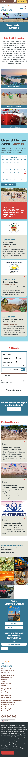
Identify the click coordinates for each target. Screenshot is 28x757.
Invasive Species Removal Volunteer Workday (12, 320)
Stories (3, 681)
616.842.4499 (5, 672)
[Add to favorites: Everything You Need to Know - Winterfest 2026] (24, 518)
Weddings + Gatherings (8, 702)
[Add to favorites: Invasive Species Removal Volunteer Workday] (24, 315)
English (6, 720)
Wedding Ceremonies (7, 704)
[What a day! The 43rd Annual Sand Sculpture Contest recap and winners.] (14, 432)
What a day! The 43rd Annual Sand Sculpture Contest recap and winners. (13, 449)
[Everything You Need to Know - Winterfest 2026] (14, 508)
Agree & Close (8, 753)
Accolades (4, 679)
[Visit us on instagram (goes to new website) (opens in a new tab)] (5, 716)
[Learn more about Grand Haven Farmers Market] (14, 228)
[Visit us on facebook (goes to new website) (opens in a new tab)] (2, 716)
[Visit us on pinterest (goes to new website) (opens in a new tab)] (13, 716)
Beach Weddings (6, 711)
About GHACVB (6, 683)
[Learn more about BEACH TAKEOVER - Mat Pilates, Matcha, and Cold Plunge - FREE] (14, 195)
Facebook (4, 552)
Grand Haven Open (10, 281)
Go (4, 649)
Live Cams (4, 2)
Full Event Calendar (9, 185)
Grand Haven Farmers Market (9, 243)
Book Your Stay (22, 2)
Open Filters (7, 354)
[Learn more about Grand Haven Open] (14, 267)
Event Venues (5, 707)
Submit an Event (14, 409)
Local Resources (6, 695)
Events (5, 444)
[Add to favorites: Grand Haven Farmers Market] (24, 237)
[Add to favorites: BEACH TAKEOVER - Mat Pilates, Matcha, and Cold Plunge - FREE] (24, 205)
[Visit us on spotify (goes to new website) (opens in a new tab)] (8, 716)
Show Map (16, 369)
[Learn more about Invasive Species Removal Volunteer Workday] (14, 305)
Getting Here (5, 691)
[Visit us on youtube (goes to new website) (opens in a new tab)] (10, 716)
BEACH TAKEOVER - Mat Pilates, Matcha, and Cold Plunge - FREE (13, 212)
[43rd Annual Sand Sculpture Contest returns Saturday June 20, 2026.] (14, 470)
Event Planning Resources (8, 709)
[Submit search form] (24, 366)
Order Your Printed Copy (14, 627)
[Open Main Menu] (21, 8)
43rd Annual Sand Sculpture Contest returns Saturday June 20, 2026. (13, 487)
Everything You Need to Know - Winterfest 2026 (12, 524)
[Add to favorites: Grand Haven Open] (24, 277)
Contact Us (4, 685)
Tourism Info (4, 693)
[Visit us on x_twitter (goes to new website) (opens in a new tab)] (15, 716)
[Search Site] (25, 7)
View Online (17, 623)
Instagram (11, 552)
